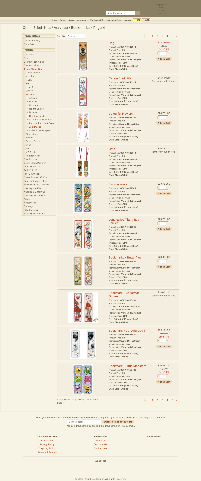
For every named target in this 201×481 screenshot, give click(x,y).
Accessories (30, 202)
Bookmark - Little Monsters (127, 366)
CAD (147, 20)
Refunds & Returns (47, 452)
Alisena (29, 137)
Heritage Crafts (34, 155)
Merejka (30, 76)
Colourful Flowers (121, 113)
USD (138, 20)
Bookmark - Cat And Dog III (127, 330)
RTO (28, 83)
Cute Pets (29, 44)
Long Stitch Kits (32, 166)
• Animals (32, 98)
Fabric (27, 199)
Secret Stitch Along (34, 61)
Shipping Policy (47, 448)
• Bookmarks (34, 126)
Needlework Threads (34, 195)
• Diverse (32, 112)
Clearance (29, 54)
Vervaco (30, 94)
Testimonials (100, 444)
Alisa (28, 148)
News (71, 20)
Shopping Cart (114, 20)
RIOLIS (29, 79)
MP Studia (31, 152)
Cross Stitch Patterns (35, 163)
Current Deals (32, 36)
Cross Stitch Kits (33, 69)
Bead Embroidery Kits (35, 181)
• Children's (33, 105)
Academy (81, 20)
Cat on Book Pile (120, 78)
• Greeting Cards (36, 116)
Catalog (29, 49)
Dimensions (31, 134)
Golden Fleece (33, 141)
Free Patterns (31, 210)
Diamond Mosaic (32, 65)
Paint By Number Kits (35, 213)
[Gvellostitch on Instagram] (163, 446)
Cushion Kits (30, 159)
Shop (54, 20)
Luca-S (29, 87)
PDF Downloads (32, 173)
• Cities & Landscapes (38, 130)
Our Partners (100, 448)
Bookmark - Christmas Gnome (124, 294)
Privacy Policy (47, 444)
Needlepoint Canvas (34, 191)
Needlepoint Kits (32, 188)
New (26, 58)
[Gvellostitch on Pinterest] (153, 446)
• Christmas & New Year (39, 119)
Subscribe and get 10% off (118, 421)
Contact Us (47, 440)
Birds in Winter (119, 184)
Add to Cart (164, 59)
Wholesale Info (97, 20)
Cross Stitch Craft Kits (35, 177)
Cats (112, 149)
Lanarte (30, 90)
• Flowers (32, 101)
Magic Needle (33, 72)
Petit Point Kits (31, 170)
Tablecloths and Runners (36, 184)
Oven (28, 144)
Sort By (61, 36)
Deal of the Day (32, 40)
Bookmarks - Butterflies (125, 257)
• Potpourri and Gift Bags (40, 123)
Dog (111, 43)
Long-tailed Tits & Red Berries (124, 221)
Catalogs (28, 206)
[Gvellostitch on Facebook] (144, 446)
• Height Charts (35, 108)
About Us (100, 440)
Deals (62, 20)
